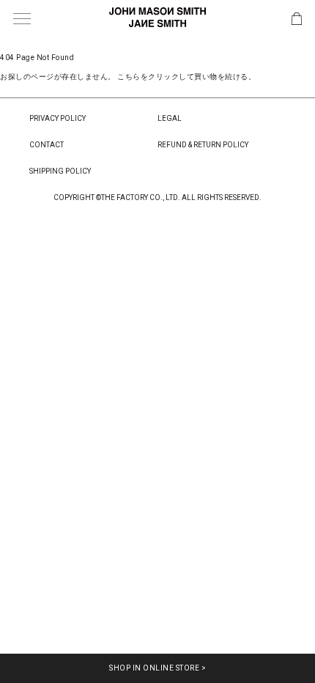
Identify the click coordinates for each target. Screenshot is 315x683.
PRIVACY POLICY (57, 118)
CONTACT (46, 145)
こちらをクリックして (155, 77)
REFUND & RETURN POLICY (203, 145)
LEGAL (170, 118)
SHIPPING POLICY (60, 171)
